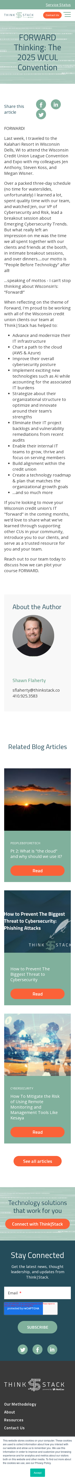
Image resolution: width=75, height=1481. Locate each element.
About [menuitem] (9, 1412)
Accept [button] (37, 1472)
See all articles (37, 1161)
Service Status (58, 4)
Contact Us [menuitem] (14, 1428)
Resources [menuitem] (14, 1420)
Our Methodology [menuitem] (20, 1404)
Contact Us (52, 15)
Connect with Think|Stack (37, 1223)
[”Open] (67, 15)
